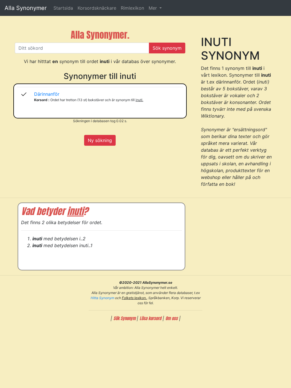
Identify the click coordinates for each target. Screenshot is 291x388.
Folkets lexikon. (134, 298)
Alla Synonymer (26, 8)
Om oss (171, 318)
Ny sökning (100, 140)
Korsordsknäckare (97, 8)
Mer (153, 8)
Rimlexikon (132, 8)
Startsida (63, 8)
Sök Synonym (125, 318)
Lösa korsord (150, 318)
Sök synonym (167, 48)
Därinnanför (46, 94)
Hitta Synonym (102, 298)
